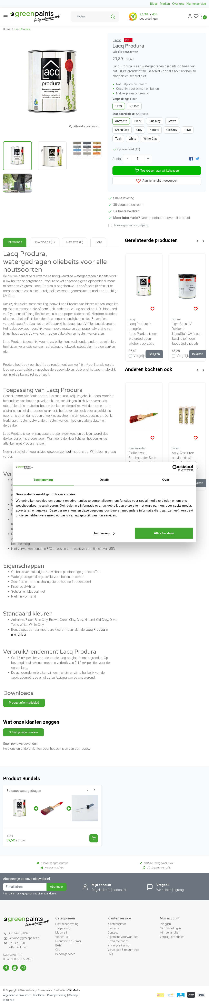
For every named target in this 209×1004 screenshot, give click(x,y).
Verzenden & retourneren (123, 949)
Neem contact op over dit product (165, 218)
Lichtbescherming (66, 924)
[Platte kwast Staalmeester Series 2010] (144, 415)
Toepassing (63, 928)
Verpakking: (124, 99)
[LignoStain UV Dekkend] (187, 286)
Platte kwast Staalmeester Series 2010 (143, 455)
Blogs (154, 4)
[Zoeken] (113, 16)
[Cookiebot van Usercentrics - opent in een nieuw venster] (175, 468)
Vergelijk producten (172, 936)
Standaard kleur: (130, 113)
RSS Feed (8, 1000)
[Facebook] (191, 159)
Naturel (154, 129)
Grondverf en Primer (68, 941)
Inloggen (165, 924)
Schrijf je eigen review (125, 51)
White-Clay (150, 138)
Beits (58, 945)
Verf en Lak (62, 936)
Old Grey (171, 129)
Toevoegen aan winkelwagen (159, 170)
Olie (57, 949)
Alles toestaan (164, 533)
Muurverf (61, 932)
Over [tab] (165, 479)
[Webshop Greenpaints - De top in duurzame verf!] (35, 17)
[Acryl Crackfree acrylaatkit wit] (187, 415)
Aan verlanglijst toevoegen (160, 180)
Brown (172, 121)
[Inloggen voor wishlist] (152, 308)
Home (6, 29)
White (132, 138)
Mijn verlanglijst (169, 932)
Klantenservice (196, 4)
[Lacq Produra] (20, 808)
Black (138, 121)
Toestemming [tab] (43, 479)
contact (65, 452)
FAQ (110, 954)
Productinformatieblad (24, 702)
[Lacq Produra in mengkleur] (144, 286)
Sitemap (73, 995)
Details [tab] (105, 479)
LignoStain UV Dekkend (182, 326)
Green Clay (122, 129)
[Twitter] (197, 159)
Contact (113, 932)
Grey (139, 129)
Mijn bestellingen (170, 928)
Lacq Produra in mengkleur (140, 326)
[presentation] (87, 789)
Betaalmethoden (118, 941)
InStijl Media (72, 990)
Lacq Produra (22, 29)
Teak (118, 138)
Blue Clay (155, 121)
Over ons (178, 4)
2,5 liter (134, 106)
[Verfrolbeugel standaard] (85, 808)
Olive (188, 129)
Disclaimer (39, 995)
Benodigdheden (65, 954)
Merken (165, 4)
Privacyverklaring (119, 945)
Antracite (121, 121)
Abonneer (56, 887)
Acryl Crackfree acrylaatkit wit (183, 455)
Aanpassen (102, 533)
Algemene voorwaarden (123, 936)
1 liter (118, 106)
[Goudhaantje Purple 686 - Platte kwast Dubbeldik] (52, 808)
